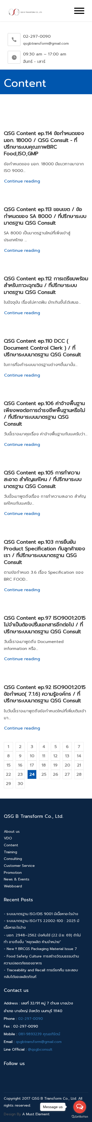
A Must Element (36, 1114)
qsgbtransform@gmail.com (39, 1041)
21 (79, 765)
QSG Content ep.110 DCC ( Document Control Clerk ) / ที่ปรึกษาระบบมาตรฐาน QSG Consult (42, 347)
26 (55, 774)
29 (8, 784)
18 (44, 765)
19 (55, 765)
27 (67, 774)
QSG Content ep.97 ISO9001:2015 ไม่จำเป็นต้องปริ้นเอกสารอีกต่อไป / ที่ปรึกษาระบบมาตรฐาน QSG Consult (45, 624)
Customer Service (19, 865)
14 (79, 756)
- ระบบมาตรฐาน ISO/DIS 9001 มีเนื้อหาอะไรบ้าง (41, 914)
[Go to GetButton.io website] (80, 1116)
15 (8, 765)
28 (79, 774)
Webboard (13, 886)
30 (20, 784)
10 (32, 756)
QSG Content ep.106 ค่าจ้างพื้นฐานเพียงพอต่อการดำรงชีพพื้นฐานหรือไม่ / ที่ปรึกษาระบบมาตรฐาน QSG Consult (44, 413)
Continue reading (22, 181)
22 (8, 774)
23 (20, 774)
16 (20, 765)
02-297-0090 (30, 1018)
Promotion (13, 872)
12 (55, 756)
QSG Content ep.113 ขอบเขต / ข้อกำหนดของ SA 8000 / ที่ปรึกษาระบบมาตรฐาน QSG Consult (45, 216)
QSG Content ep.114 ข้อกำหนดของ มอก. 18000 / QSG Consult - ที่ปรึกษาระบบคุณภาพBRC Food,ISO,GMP (44, 143)
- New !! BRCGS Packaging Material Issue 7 (40, 949)
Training (10, 852)
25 (43, 774)
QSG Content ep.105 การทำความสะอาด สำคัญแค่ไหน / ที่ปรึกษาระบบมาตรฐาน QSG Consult (43, 479)
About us (12, 831)
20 (67, 765)
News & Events (16, 879)
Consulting (13, 858)
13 (67, 756)
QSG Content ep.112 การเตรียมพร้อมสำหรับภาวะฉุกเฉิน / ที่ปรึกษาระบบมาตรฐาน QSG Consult (46, 285)
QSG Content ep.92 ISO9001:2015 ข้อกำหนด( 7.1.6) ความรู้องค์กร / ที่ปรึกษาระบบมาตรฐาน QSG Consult (45, 694)
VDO (8, 838)
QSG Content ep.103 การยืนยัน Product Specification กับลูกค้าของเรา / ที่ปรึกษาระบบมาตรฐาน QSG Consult (44, 552)
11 (43, 756)
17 (32, 765)
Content (11, 845)
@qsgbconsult (40, 1049)
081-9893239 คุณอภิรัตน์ (39, 1034)
